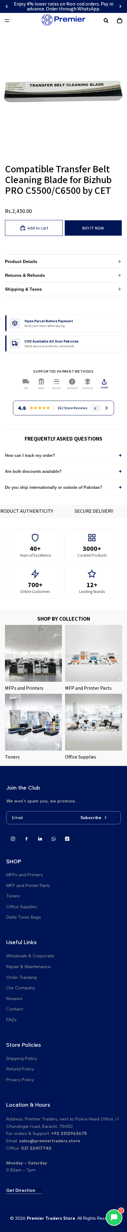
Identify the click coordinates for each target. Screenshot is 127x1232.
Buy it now (93, 228)
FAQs (11, 1019)
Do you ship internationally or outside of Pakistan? (63, 487)
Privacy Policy (20, 1079)
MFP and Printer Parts (28, 885)
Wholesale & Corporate (30, 956)
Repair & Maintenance (28, 966)
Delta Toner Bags (23, 917)
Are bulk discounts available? (63, 471)
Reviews (14, 998)
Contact (14, 1009)
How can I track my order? (63, 455)
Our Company (20, 988)
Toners (13, 896)
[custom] (13, 839)
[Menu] (7, 21)
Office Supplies (21, 906)
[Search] (106, 20)
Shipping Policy (21, 1058)
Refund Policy (20, 1069)
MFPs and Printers (24, 874)
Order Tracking (21, 977)
